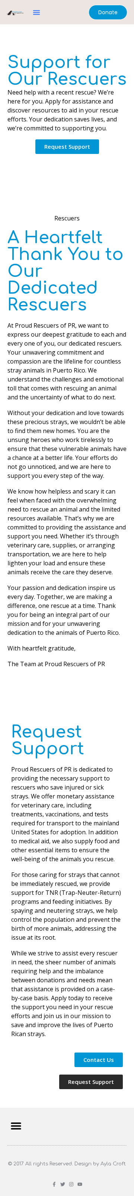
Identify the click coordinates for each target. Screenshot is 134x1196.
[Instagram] (71, 1184)
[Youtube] (79, 1184)
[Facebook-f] (54, 1184)
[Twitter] (62, 1184)
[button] (36, 12)
